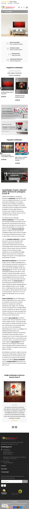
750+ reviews (13, 1)
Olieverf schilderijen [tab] (14, 71)
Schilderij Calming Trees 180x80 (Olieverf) (7, 155)
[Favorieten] (24, 7)
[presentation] (1, 153)
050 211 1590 (6, 461)
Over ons (3, 3)
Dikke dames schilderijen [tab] (14, 73)
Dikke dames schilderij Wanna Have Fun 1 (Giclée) (21, 159)
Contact (10, 3)
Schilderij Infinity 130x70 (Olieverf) (7, 93)
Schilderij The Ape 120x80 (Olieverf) (20, 96)
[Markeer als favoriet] (12, 79)
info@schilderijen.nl (8, 462)
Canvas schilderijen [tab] (14, 75)
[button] (28, 88)
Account (16, 3)
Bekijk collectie (8, 32)
